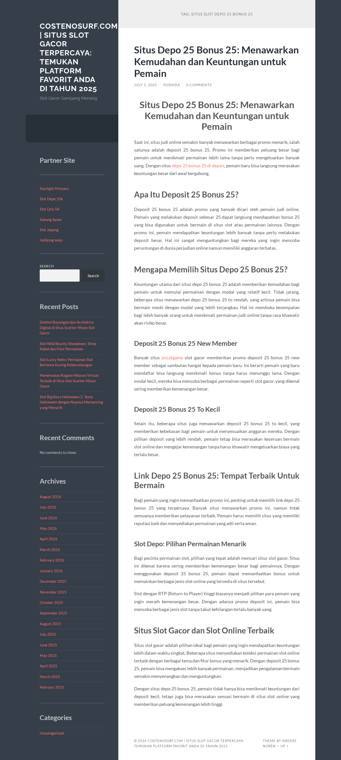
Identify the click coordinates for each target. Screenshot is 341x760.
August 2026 (50, 496)
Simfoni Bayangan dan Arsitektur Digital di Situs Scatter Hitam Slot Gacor (67, 327)
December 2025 (53, 581)
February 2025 (52, 687)
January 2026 (51, 571)
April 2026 (48, 539)
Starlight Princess (54, 188)
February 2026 (52, 560)
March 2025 (50, 676)
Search (47, 266)
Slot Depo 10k (51, 198)
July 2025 (48, 634)
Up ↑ (285, 746)
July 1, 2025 (145, 85)
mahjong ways (51, 240)
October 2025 (51, 602)
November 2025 (53, 592)
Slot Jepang (49, 229)
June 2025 (48, 645)
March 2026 (50, 549)
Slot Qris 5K (50, 209)
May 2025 (48, 655)
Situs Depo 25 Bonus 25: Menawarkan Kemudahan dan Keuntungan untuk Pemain (216, 61)
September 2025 (53, 613)
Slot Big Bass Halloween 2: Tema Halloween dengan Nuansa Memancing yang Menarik (71, 402)
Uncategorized (52, 733)
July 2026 (48, 507)
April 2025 (48, 666)
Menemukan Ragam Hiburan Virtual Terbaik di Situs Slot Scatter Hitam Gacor (69, 380)
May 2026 (48, 528)
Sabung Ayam (51, 219)
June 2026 (48, 518)
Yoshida (171, 85)
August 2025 (50, 623)
